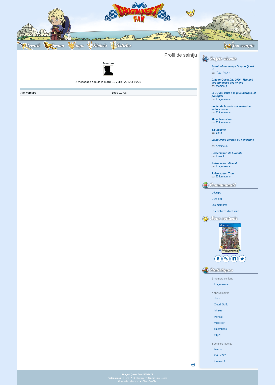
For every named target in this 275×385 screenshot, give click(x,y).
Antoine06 (221, 145)
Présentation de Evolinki (227, 153)
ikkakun (218, 310)
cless (217, 298)
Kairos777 (220, 355)
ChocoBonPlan (150, 381)
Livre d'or (217, 198)
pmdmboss (220, 328)
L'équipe (216, 192)
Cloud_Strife (221, 304)
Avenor (218, 349)
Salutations (219, 129)
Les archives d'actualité (225, 211)
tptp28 (217, 335)
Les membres (219, 204)
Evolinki (220, 156)
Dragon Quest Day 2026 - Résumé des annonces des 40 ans (232, 81)
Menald (218, 316)
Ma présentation (222, 119)
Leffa (219, 132)
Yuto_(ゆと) (223, 72)
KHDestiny (138, 378)
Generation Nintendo (128, 381)
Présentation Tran (223, 173)
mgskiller (219, 322)
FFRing (125, 378)
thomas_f (221, 85)
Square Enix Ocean (157, 378)
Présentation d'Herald (225, 163)
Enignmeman (223, 99)
